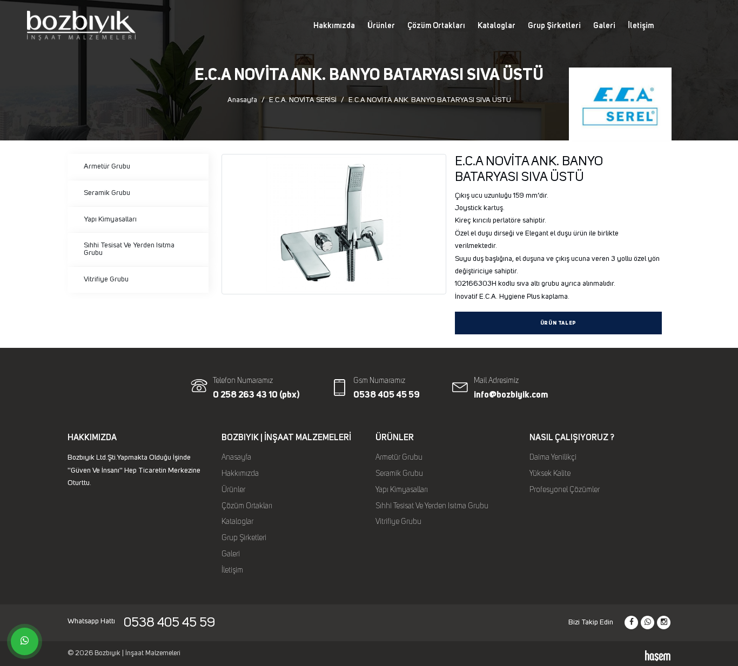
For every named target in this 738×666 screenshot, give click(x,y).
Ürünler (381, 26)
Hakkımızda (334, 26)
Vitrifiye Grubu (106, 279)
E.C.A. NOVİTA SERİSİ (303, 100)
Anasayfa (242, 100)
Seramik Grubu (107, 193)
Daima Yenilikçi (552, 457)
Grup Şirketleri (554, 26)
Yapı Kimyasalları (110, 219)
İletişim (641, 26)
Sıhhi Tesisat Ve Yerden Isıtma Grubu (129, 249)
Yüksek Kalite (550, 473)
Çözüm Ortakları (436, 26)
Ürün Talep (558, 323)
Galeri (604, 26)
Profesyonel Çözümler (564, 490)
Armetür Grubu (107, 166)
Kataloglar (496, 26)
